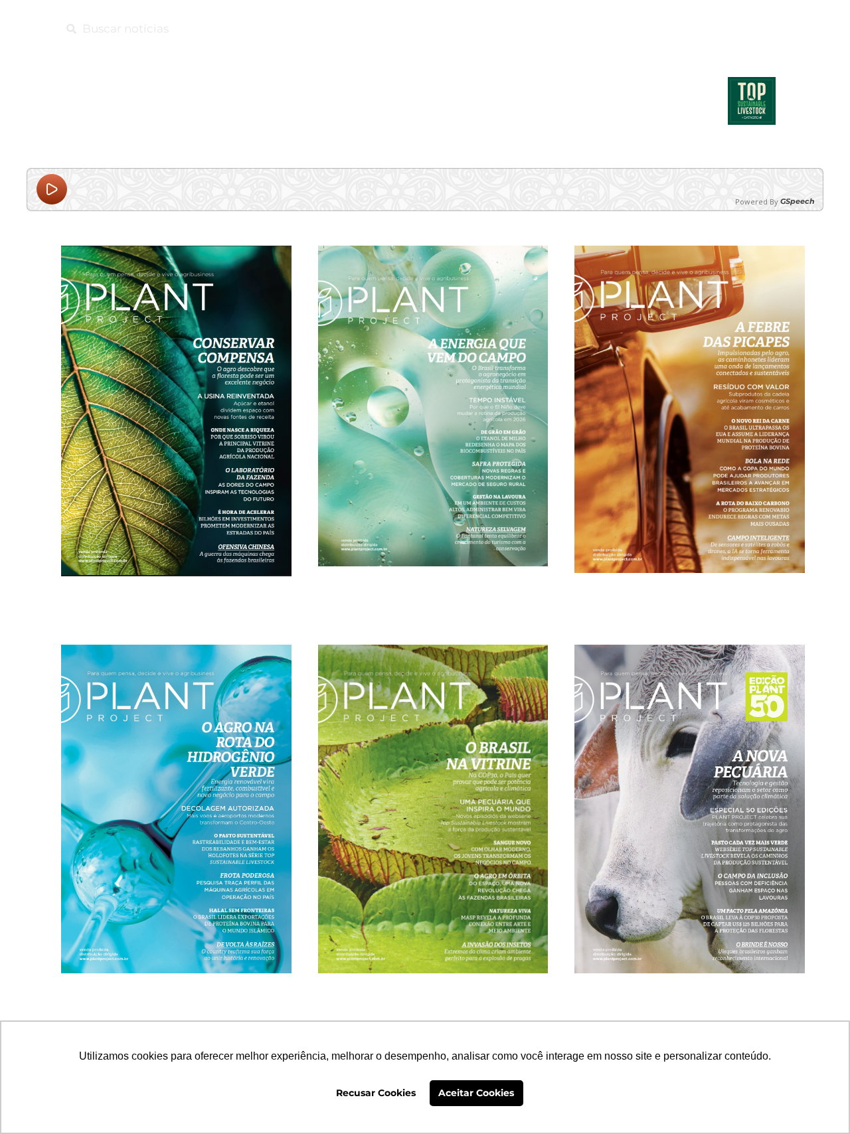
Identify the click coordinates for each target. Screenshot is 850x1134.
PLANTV (474, 29)
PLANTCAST (540, 29)
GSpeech (797, 201)
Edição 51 (433, 993)
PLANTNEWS (616, 29)
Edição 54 (433, 586)
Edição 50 (690, 993)
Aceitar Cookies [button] (476, 1093)
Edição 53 (690, 592)
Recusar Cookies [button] (376, 1093)
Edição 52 (176, 993)
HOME (350, 29)
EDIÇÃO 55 (176, 596)
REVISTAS (688, 29)
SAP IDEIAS (410, 29)
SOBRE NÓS (759, 29)
